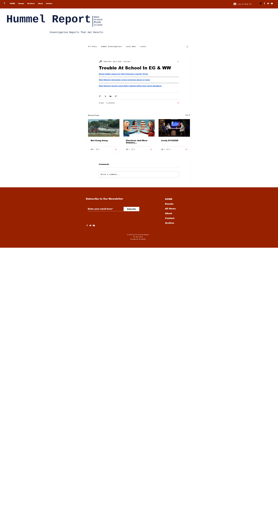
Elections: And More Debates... (136, 141)
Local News (131, 47)
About (168, 213)
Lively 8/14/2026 (169, 140)
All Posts (92, 47)
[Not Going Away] (103, 128)
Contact (169, 218)
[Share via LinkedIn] (110, 96)
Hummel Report (48, 19)
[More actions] (178, 61)
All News (170, 208)
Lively (143, 47)
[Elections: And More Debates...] (139, 128)
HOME (168, 199)
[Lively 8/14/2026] (174, 128)
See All (187, 115)
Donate (169, 204)
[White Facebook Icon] (87, 225)
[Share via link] (116, 96)
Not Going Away (99, 140)
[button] (187, 46)
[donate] (261, 3)
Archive (169, 223)
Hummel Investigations (111, 47)
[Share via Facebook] (100, 96)
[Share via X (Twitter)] (105, 96)
